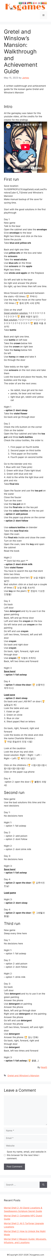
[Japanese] (36, 3)
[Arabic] (20, 3)
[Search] (43, 1185)
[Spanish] (45, 3)
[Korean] (39, 3)
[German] (29, 3)
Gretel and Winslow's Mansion (23, 1075)
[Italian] (32, 3)
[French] (26, 3)
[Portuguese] (42, 3)
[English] (23, 3)
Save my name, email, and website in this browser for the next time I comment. (26, 1155)
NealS (44, 1067)
